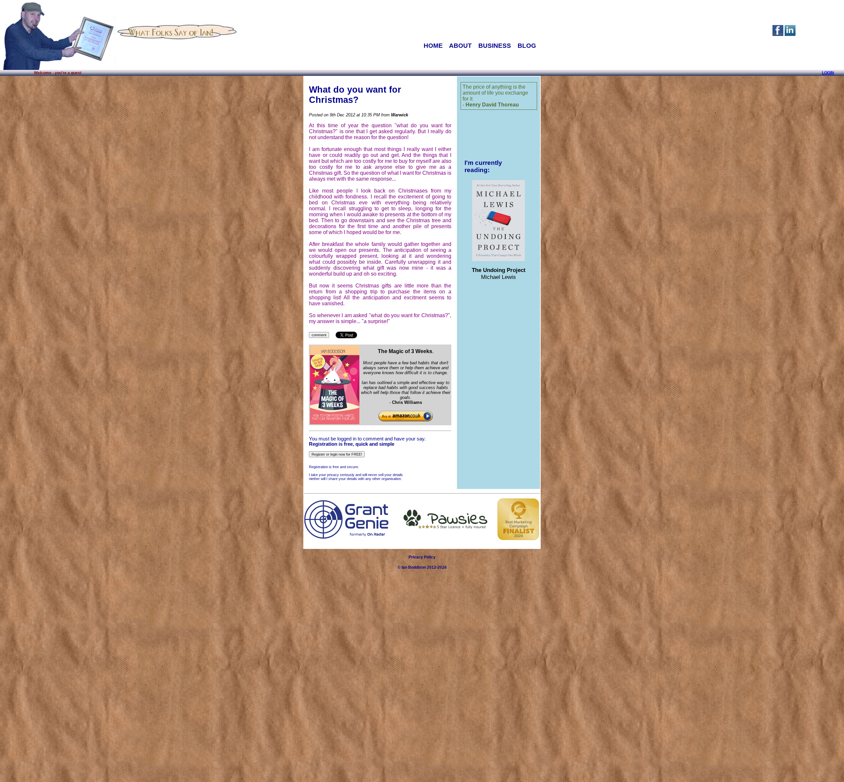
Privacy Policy (422, 557)
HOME (433, 45)
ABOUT (460, 45)
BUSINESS (494, 45)
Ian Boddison (414, 567)
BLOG (527, 45)
